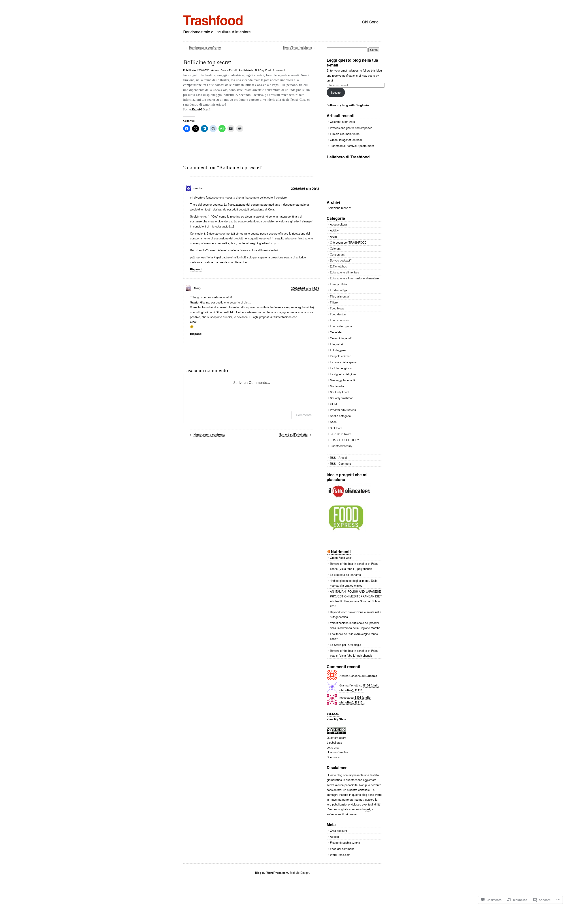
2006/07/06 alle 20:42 (305, 188)
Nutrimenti (341, 551)
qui (367, 809)
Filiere (334, 302)
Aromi (333, 236)
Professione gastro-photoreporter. (351, 128)
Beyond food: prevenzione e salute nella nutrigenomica (355, 614)
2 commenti (279, 70)
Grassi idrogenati (341, 338)
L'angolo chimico (340, 356)
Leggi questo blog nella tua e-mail (352, 62)
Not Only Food (263, 70)
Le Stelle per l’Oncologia (345, 645)
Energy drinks (339, 284)
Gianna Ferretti (229, 70)
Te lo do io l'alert (340, 434)
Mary (197, 288)
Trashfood (213, 19)
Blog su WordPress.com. (272, 872)
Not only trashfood (341, 398)
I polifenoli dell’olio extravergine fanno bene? (354, 636)
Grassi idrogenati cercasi (346, 140)
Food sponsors (339, 320)
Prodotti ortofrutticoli (343, 410)
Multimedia (337, 386)
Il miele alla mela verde (345, 134)
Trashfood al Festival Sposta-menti (352, 146)
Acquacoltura (338, 224)
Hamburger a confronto (205, 47)
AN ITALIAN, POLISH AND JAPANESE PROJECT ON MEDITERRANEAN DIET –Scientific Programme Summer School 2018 (356, 598)
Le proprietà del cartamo (345, 574)
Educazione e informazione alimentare (354, 278)
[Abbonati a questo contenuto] (328, 552)
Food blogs (337, 308)
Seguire (336, 92)
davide (198, 188)
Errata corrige (338, 290)
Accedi (334, 836)
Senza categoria (340, 416)
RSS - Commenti (341, 463)
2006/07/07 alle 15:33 (305, 288)
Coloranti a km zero (342, 121)
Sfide (333, 422)
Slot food (335, 428)
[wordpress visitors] (333, 714)
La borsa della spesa (343, 362)
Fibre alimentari (340, 296)
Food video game (341, 326)
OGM (333, 404)
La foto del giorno (341, 368)
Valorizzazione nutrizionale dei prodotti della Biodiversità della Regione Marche (355, 625)
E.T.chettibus (338, 266)
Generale (335, 332)
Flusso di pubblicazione (345, 842)
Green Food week (341, 557)
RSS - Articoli (338, 457)
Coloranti (335, 248)
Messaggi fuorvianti (342, 380)
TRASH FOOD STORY (344, 440)
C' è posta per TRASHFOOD (348, 242)
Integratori (336, 344)
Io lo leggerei (338, 350)
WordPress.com (340, 855)
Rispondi (196, 269)
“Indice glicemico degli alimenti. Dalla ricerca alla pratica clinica (353, 583)
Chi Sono (370, 22)
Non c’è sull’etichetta (297, 47)
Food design (338, 314)
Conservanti (337, 254)
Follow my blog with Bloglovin (348, 105)
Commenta (304, 415)
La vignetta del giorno (343, 374)
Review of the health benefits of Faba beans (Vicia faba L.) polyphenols (354, 566)
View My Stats (336, 719)
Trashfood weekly (341, 446)
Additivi (334, 230)
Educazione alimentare (344, 272)
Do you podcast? (341, 260)
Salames (371, 676)
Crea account (338, 830)
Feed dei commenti (342, 849)
